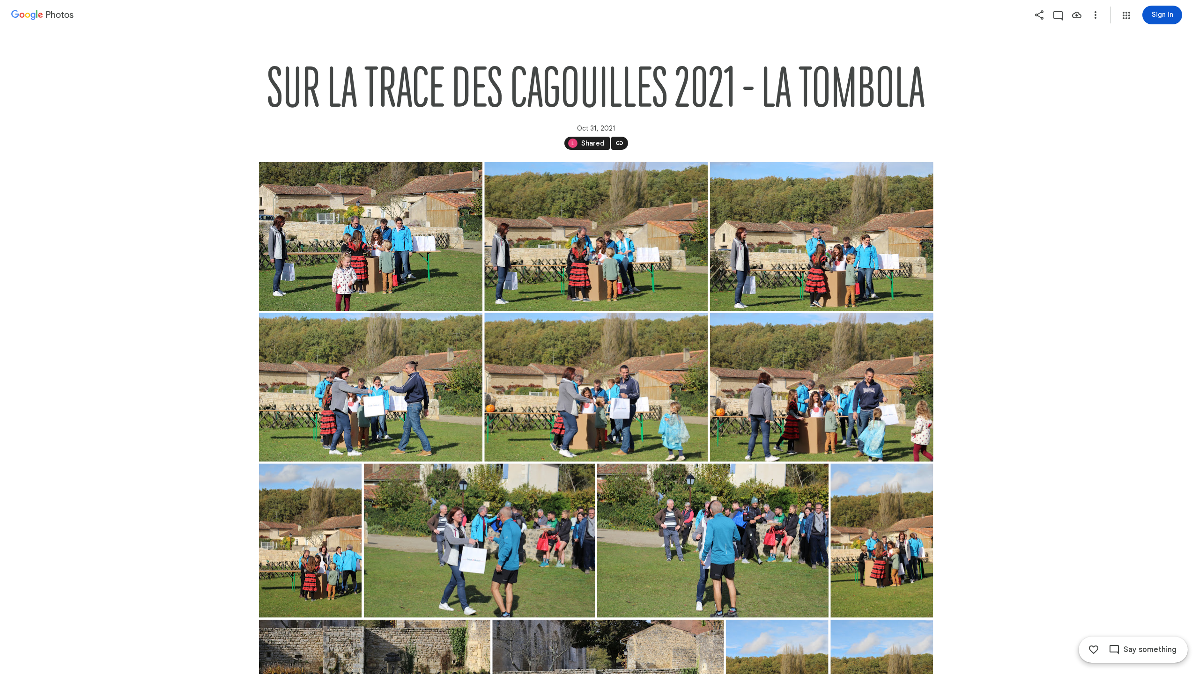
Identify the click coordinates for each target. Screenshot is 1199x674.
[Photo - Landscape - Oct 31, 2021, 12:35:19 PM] (479, 540)
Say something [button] (1150, 649)
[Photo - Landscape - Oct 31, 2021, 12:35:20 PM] (713, 540)
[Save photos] (1076, 15)
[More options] (1095, 15)
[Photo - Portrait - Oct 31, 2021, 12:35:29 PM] (881, 540)
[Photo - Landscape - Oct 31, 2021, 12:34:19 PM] (596, 236)
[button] (1126, 15)
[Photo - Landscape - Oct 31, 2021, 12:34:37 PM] (370, 387)
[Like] (1093, 649)
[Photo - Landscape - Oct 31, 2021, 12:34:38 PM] (596, 387)
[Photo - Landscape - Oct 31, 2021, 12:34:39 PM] (821, 387)
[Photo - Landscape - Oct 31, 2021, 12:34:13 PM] (370, 236)
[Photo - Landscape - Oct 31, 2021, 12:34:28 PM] (821, 236)
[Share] (1039, 15)
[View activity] (1058, 15)
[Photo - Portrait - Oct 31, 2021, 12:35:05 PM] (310, 540)
